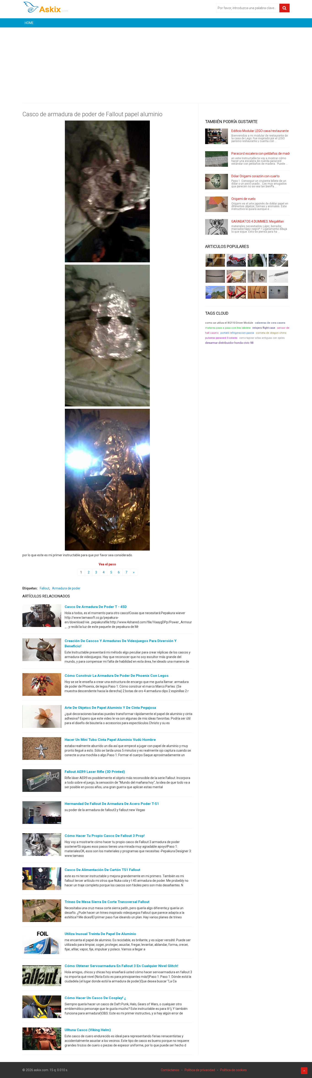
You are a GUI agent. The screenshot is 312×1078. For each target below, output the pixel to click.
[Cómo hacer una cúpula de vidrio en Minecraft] (215, 292)
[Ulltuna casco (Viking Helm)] (41, 1040)
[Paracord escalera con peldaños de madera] (216, 159)
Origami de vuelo (243, 199)
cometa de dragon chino (271, 332)
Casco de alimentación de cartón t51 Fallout (102, 870)
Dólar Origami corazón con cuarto (255, 176)
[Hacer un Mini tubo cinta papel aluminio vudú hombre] (41, 749)
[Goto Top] (304, 1070)
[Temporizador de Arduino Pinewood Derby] (215, 260)
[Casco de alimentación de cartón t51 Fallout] (41, 880)
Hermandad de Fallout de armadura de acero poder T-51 (112, 804)
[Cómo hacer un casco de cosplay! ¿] (41, 1008)
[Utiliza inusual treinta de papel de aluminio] (41, 944)
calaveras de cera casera (270, 322)
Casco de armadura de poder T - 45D (96, 607)
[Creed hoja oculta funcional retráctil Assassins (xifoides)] (278, 276)
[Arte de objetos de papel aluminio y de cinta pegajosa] (41, 717)
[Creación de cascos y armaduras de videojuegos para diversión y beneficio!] (41, 651)
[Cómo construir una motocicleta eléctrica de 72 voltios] (236, 260)
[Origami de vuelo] (216, 204)
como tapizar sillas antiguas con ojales (262, 337)
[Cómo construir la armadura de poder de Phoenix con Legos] (41, 685)
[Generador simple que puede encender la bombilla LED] (278, 292)
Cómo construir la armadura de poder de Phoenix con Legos (117, 676)
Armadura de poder (66, 588)
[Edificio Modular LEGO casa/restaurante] (216, 136)
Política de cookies (233, 1070)
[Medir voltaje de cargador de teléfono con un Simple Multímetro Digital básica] (236, 292)
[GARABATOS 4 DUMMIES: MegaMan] (216, 227)
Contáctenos (170, 1070)
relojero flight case (263, 327)
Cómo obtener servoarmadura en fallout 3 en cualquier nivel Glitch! (121, 966)
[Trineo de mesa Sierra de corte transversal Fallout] (41, 912)
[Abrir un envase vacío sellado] (236, 276)
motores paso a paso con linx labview (228, 327)
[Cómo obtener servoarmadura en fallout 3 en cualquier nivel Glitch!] (41, 976)
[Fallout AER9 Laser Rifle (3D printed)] (41, 781)
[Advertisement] (156, 62)
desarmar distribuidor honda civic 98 (229, 342)
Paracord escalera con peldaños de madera (262, 153)
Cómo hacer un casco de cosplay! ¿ (95, 998)
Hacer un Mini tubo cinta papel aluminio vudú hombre (110, 740)
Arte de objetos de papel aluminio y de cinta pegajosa (110, 708)
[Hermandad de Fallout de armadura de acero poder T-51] (41, 813)
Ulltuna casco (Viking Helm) (88, 1030)
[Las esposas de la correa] (215, 276)
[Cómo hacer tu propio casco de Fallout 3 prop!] (41, 845)
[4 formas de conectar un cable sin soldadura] (257, 292)
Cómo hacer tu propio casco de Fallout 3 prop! (105, 836)
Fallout (44, 588)
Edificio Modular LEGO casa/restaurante (260, 131)
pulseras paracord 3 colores (221, 337)
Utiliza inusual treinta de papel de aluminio (100, 934)
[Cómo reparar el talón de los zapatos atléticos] (257, 260)
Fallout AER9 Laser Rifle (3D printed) (95, 772)
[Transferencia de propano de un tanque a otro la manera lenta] (278, 260)
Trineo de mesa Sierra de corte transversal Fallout (107, 902)
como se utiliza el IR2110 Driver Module (229, 322)
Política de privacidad (200, 1070)
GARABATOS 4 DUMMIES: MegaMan (257, 221)
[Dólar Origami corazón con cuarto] (216, 181)
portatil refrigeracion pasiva (237, 332)
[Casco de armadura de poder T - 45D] (41, 616)
